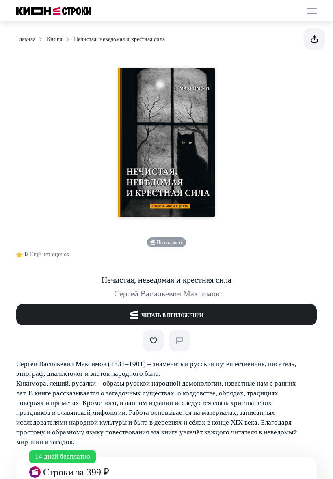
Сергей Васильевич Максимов (166, 293)
